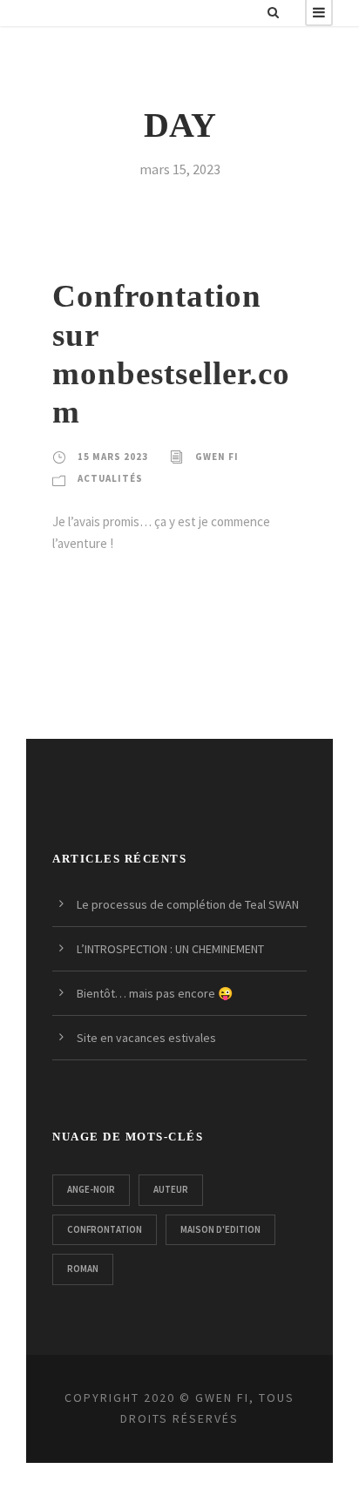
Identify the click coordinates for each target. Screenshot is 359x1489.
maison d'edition (220, 1229)
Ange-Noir (91, 1189)
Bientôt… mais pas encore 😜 (155, 993)
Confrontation (104, 1229)
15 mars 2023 (113, 456)
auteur (170, 1189)
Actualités (110, 478)
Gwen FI (217, 456)
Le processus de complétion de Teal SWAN (188, 904)
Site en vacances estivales (146, 1038)
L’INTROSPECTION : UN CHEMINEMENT (170, 949)
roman (82, 1268)
